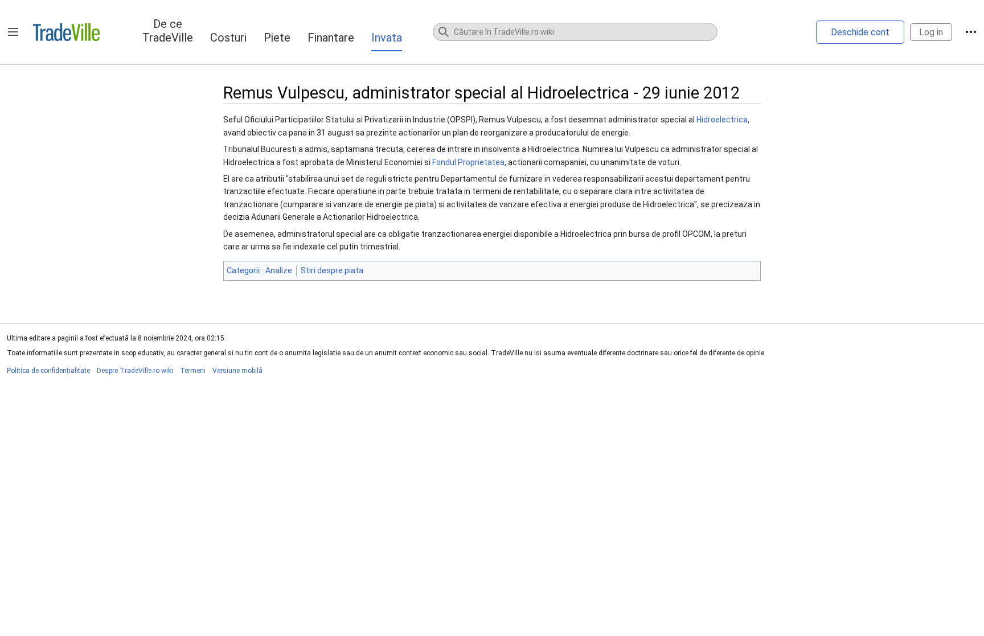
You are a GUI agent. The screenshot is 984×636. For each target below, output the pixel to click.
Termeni (193, 371)
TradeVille (66, 32)
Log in (931, 32)
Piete (277, 37)
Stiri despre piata (332, 270)
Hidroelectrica (722, 119)
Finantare (331, 37)
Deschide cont (860, 32)
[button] (13, 32)
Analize (278, 270)
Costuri (228, 37)
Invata (386, 37)
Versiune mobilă (237, 371)
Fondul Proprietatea (468, 162)
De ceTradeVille (167, 30)
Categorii (243, 270)
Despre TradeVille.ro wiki (135, 371)
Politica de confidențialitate (48, 371)
